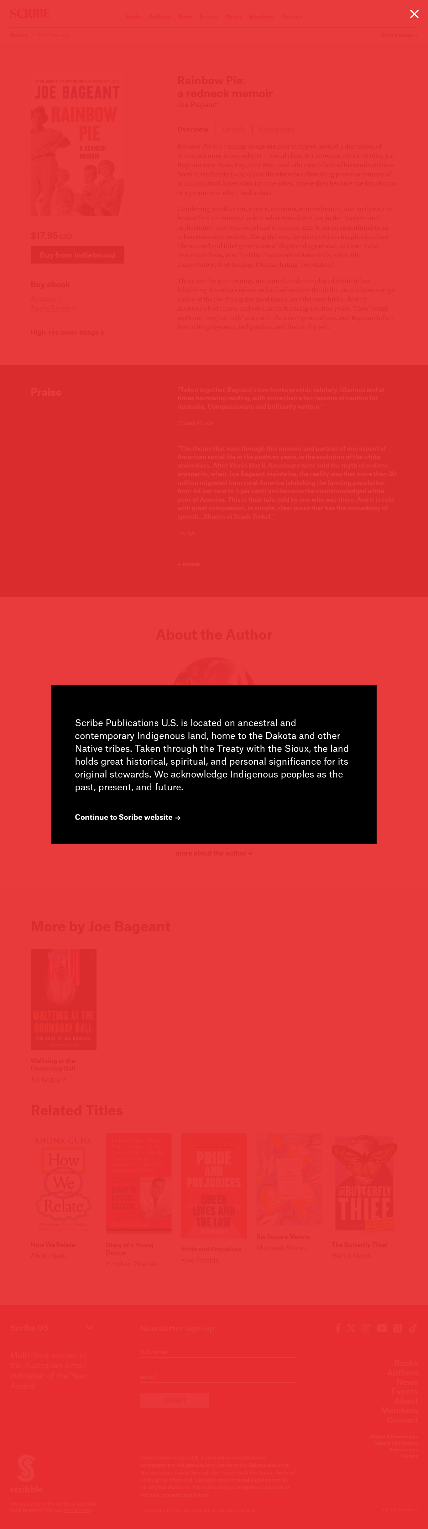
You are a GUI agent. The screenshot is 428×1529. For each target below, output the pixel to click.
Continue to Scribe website (124, 817)
